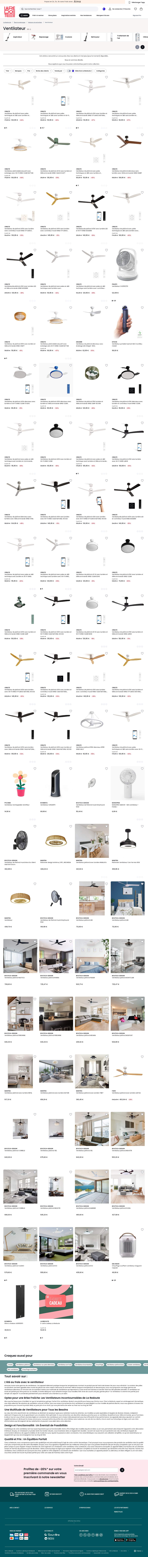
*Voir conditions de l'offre (83, 1475)
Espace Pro (137, 15)
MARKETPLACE (118, 1512)
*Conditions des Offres (59, 1553)
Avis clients (124, 1551)
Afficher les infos (74, 1521)
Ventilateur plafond (23, 1365)
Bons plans (53, 15)
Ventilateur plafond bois (115, 1365)
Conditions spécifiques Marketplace (25, 1551)
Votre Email (78, 1466)
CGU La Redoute (113, 1551)
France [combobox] (139, 1551)
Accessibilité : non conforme (101, 1553)
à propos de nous (84, 1508)
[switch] (79, 71)
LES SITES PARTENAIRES (121, 1508)
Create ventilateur (133, 1365)
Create (10, 1365)
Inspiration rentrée (68, 15)
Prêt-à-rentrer (38, 15)
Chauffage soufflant (29, 1369)
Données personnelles (32, 1553)
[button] (141, 9)
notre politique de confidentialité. (106, 1481)
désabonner (103, 1479)
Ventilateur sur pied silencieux (43, 1365)
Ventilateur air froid (64, 1365)
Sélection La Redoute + (83, 71)
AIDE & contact (14, 1508)
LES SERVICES (49, 1508)
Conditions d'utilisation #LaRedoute (14, 1553)
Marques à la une (103, 15)
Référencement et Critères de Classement (49, 1551)
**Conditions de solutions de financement (79, 1553)
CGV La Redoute (9, 1551)
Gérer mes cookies (46, 1553)
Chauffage (99, 1365)
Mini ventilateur (13, 1369)
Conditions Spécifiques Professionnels (96, 1551)
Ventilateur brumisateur (83, 1365)
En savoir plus (133, 1536)
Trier (7, 71)
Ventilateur (49, 22)
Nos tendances (86, 15)
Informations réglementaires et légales (73, 1551)
